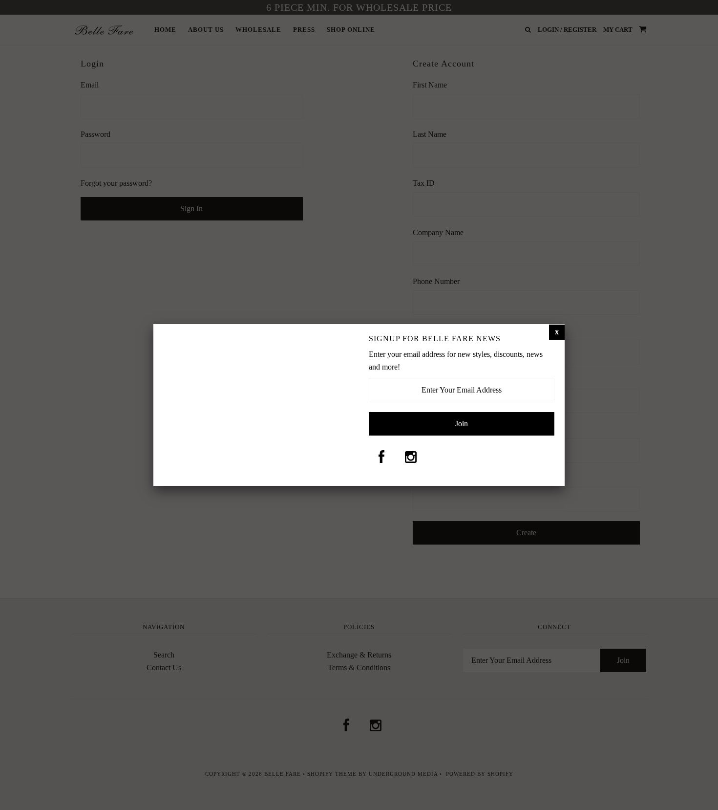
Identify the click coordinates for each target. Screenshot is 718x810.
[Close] (557, 332)
